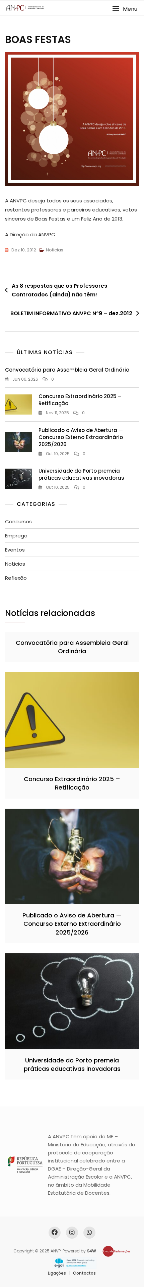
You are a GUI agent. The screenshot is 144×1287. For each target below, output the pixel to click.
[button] (124, 9)
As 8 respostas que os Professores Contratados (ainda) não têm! (59, 290)
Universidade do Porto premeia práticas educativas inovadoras (81, 474)
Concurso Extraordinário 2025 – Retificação (72, 783)
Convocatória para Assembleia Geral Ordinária (67, 369)
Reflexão (16, 577)
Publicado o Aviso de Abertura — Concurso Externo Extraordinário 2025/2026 (81, 437)
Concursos (18, 521)
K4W (91, 1251)
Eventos (15, 549)
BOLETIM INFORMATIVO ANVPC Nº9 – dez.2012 (71, 313)
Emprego (16, 535)
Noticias (54, 250)
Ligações (57, 1273)
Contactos (84, 1273)
